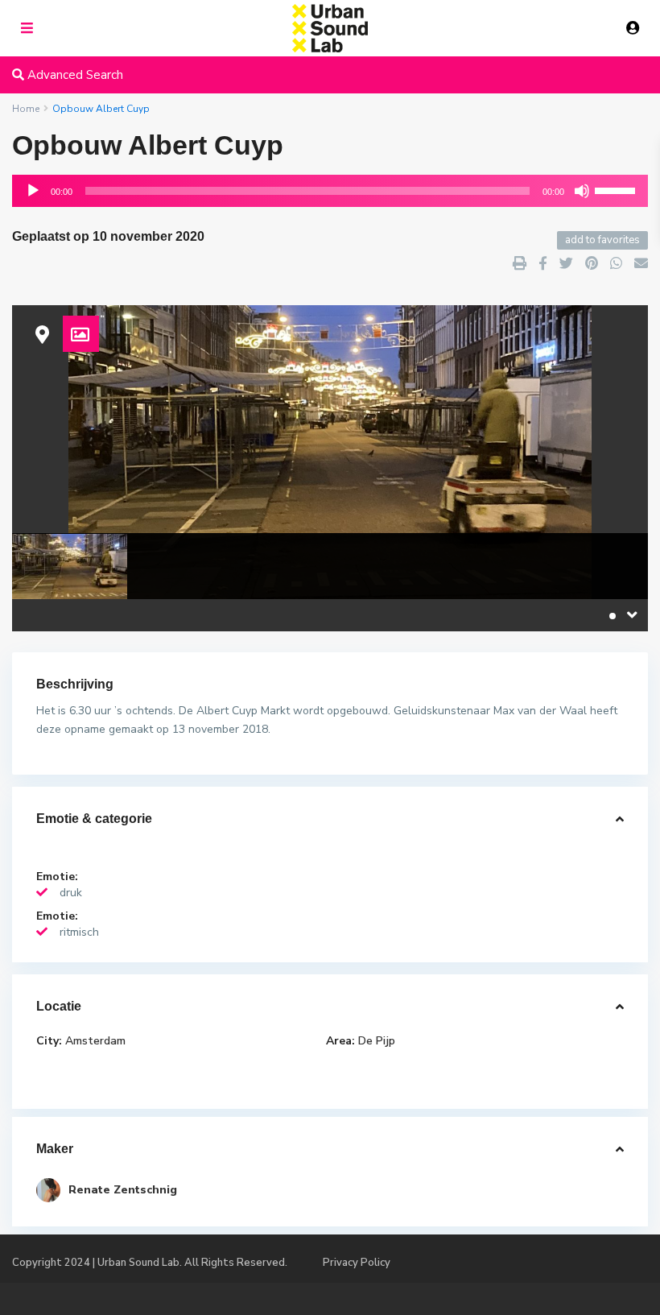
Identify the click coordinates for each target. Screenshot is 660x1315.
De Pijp (376, 1040)
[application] (330, 191)
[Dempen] (582, 191)
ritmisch (79, 932)
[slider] (617, 189)
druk (71, 892)
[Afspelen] (33, 191)
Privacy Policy (356, 1262)
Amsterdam (95, 1040)
